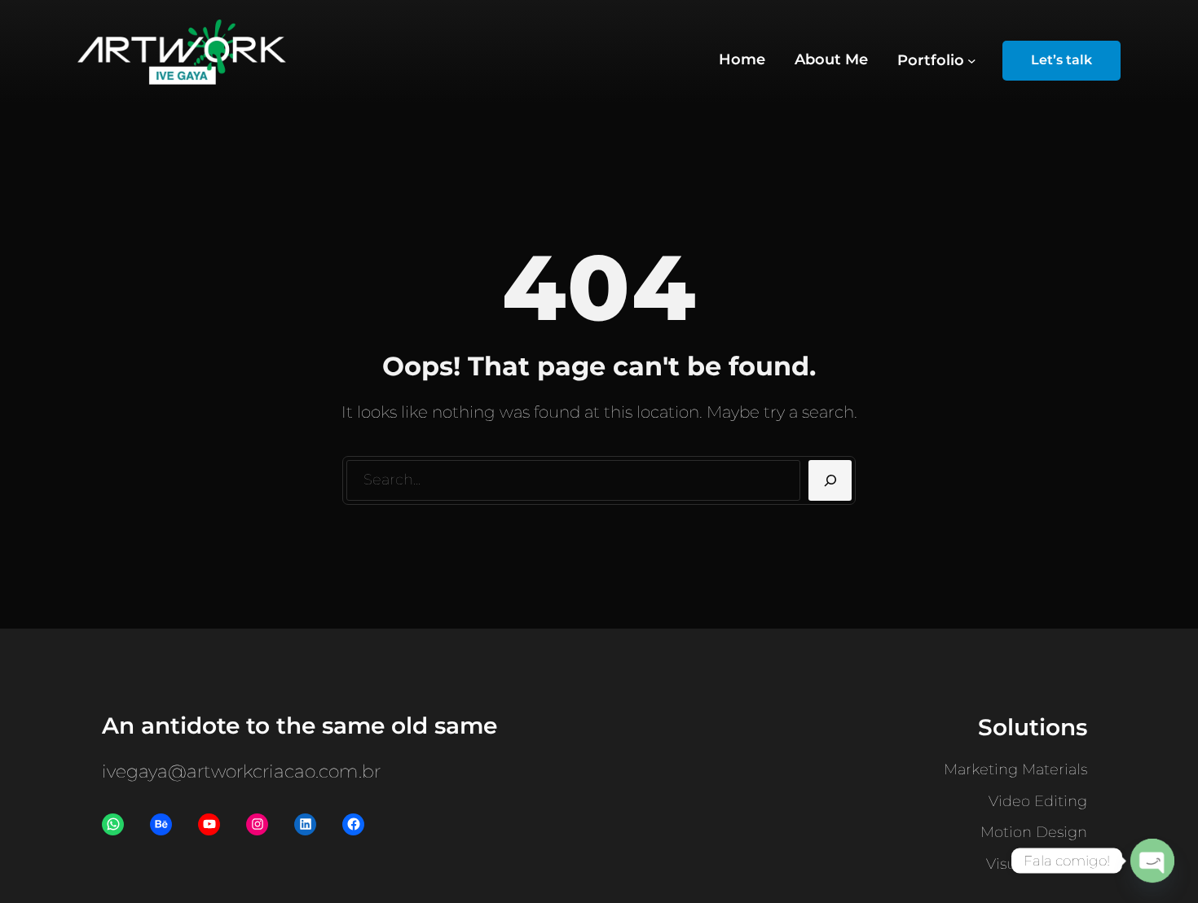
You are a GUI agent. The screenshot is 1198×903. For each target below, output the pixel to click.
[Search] (830, 480)
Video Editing (1038, 801)
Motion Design (1033, 832)
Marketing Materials (1015, 769)
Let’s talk (1061, 60)
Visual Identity (1036, 864)
